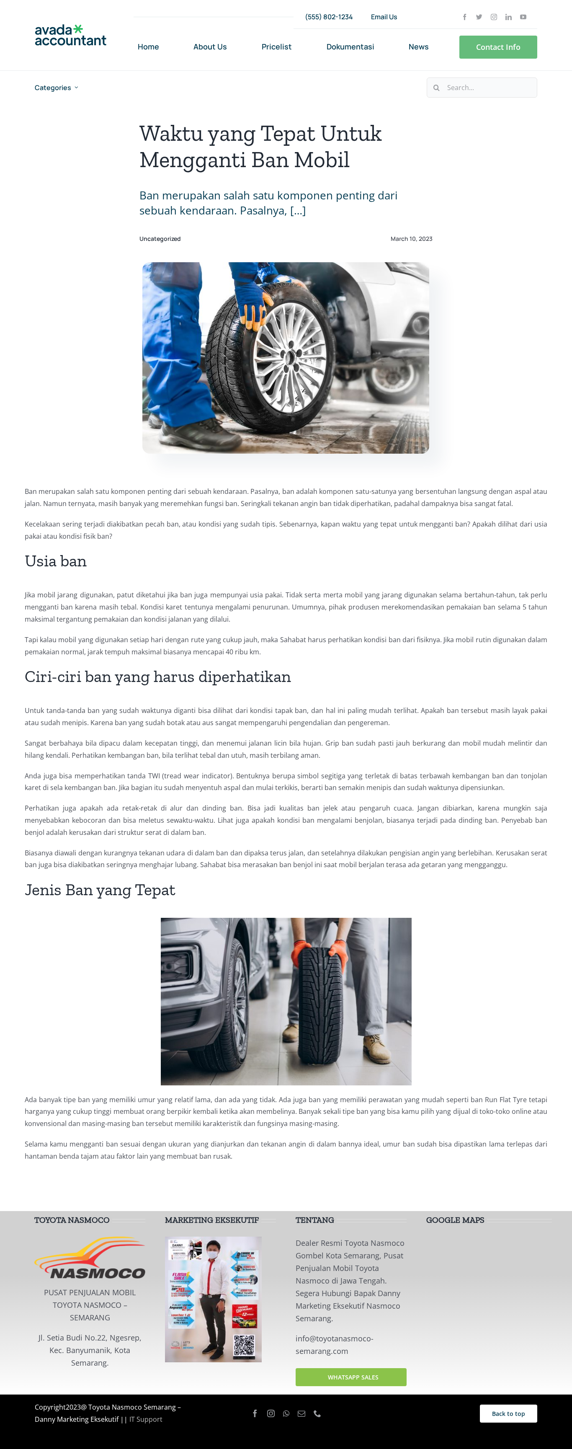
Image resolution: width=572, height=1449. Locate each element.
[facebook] (464, 17)
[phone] (317, 1413)
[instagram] (494, 17)
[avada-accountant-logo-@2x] (71, 27)
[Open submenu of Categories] (76, 88)
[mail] (301, 1413)
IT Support (145, 1419)
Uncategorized (160, 239)
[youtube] (523, 17)
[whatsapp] (286, 1413)
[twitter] (479, 17)
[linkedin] (508, 17)
